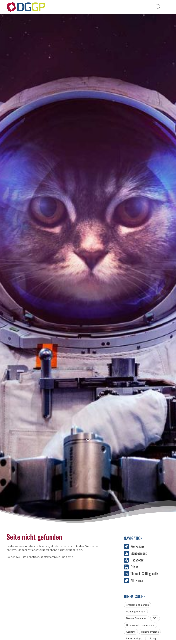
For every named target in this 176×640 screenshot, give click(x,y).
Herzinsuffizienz (150, 631)
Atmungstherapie (135, 611)
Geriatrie (131, 631)
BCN (155, 618)
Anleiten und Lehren (137, 604)
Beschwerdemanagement (140, 625)
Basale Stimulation (136, 618)
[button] (158, 7)
